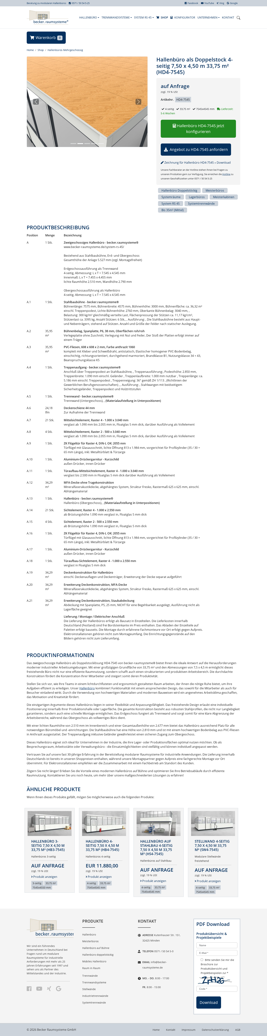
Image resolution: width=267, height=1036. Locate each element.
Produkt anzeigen (45, 877)
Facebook (193, 3)
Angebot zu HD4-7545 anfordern (198, 149)
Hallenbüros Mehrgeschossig (65, 50)
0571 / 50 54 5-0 (163, 951)
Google (234, 3)
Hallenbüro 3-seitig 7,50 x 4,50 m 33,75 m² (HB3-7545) (48, 845)
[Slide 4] (94, 143)
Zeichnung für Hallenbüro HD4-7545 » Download (197, 163)
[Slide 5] (101, 143)
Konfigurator (184, 17)
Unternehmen (207, 17)
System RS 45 (143, 17)
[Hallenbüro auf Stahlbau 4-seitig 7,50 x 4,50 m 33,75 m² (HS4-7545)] (159, 823)
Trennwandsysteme (116, 17)
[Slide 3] (87, 143)
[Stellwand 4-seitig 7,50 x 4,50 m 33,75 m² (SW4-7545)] (213, 823)
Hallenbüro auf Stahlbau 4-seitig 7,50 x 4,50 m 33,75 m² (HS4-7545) (156, 847)
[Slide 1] (73, 143)
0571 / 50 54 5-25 (81, 3)
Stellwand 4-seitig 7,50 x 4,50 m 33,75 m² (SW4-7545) (212, 845)
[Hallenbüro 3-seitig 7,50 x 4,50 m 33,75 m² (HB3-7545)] (50, 823)
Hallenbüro (88, 17)
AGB (237, 1029)
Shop (164, 17)
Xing (221, 3)
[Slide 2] (80, 143)
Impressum (188, 1029)
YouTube (209, 3)
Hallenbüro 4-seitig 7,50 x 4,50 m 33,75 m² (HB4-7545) (102, 845)
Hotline (226, 174)
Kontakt (228, 17)
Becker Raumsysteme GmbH (56, 1030)
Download (209, 1002)
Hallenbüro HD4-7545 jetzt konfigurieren (200, 128)
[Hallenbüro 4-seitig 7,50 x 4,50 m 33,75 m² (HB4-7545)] (104, 823)
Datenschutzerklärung (215, 1029)
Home (30, 50)
